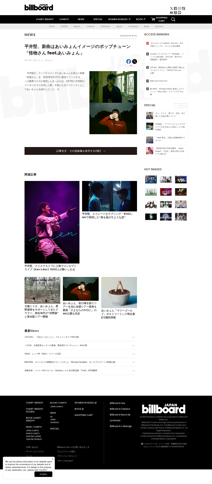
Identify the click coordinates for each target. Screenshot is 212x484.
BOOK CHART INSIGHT (33, 419)
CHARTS (64, 19)
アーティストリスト (35, 451)
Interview (105, 26)
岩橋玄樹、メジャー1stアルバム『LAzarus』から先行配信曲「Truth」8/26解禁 (61, 370)
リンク (29, 456)
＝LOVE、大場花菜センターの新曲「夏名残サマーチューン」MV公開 (56, 345)
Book (146, 26)
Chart (52, 26)
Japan (119, 26)
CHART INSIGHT (45, 19)
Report (77, 26)
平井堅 (29, 60)
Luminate (115, 420)
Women (159, 26)
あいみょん (39, 60)
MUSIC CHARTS (34, 427)
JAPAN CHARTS (32, 430)
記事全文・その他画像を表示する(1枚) (79, 151)
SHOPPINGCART (161, 19)
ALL (51, 416)
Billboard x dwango (121, 426)
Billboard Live (117, 403)
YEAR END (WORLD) (34, 439)
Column (91, 26)
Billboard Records (120, 414)
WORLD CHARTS (33, 433)
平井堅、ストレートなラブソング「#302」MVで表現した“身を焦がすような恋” (108, 215)
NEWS (81, 19)
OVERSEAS (54, 422)
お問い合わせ (32, 447)
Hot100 (64, 26)
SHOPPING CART (84, 415)
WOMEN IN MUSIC (118, 19)
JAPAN (53, 419)
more (180, 105)
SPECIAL (97, 19)
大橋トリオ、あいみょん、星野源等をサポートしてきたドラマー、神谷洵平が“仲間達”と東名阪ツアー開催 (42, 311)
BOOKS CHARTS (58, 402)
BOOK (139, 19)
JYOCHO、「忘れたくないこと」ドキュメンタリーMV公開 (52, 337)
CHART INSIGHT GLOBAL (34, 410)
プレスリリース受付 (66, 451)
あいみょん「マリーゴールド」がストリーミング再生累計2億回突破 (118, 314)
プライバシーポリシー (67, 456)
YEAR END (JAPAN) (33, 436)
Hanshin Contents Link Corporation (162, 417)
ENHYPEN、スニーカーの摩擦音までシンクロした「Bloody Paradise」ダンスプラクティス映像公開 (70, 362)
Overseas (133, 26)
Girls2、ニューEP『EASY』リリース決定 (43, 353)
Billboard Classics (120, 409)
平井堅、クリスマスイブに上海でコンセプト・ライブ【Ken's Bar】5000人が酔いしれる (52, 267)
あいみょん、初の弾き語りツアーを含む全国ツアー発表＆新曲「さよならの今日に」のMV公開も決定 (80, 308)
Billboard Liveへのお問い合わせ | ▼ (73, 447)
